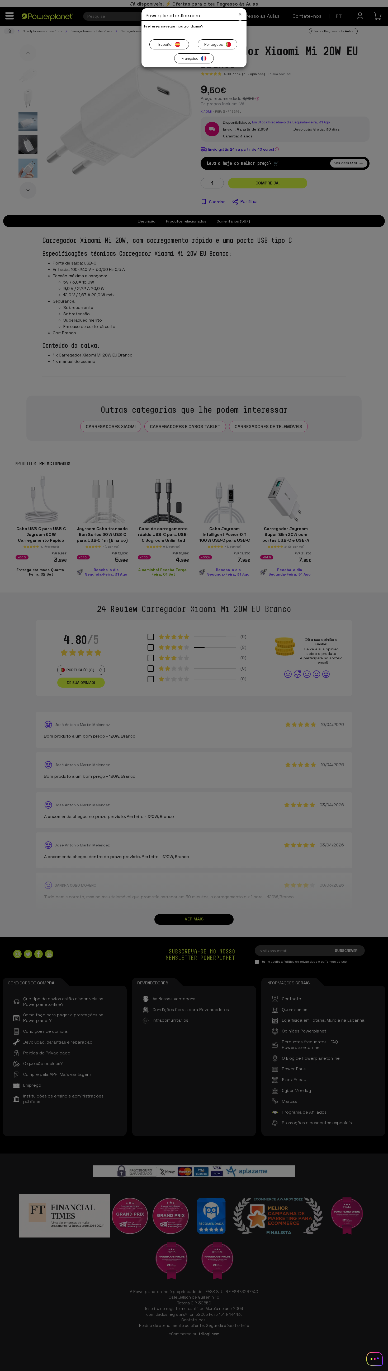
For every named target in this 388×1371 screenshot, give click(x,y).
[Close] (240, 14)
